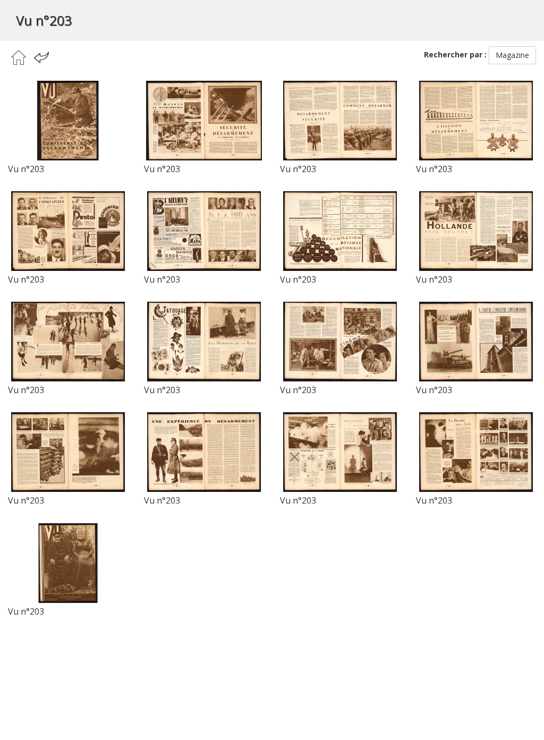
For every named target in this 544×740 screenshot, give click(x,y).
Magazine (512, 55)
